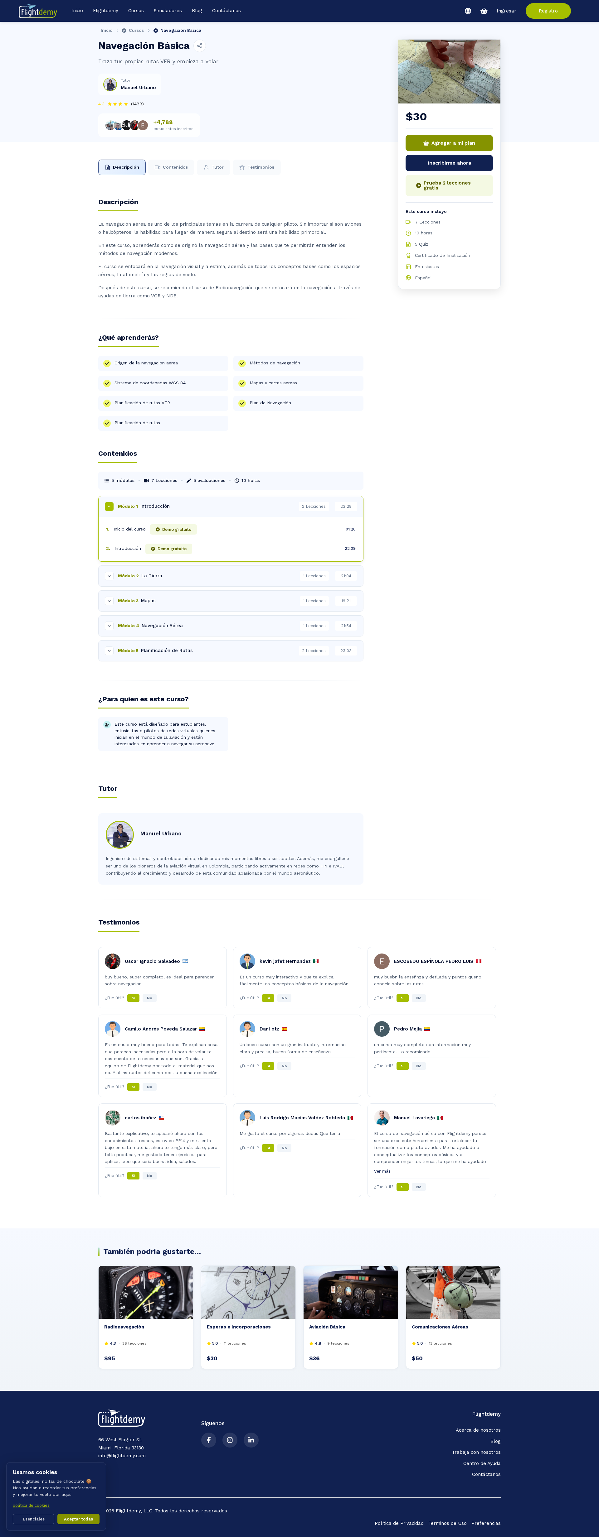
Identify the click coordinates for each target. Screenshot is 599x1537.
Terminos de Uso (447, 1523)
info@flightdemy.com (122, 1455)
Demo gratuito (176, 529)
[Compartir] (199, 46)
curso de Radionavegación (224, 288)
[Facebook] (208, 1440)
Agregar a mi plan (453, 143)
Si (133, 998)
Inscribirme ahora (449, 163)
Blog (197, 10)
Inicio (77, 10)
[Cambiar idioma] (468, 11)
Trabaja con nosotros (476, 1452)
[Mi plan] (484, 11)
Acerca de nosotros (478, 1430)
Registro (548, 11)
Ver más (382, 1171)
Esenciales (34, 1519)
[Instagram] (229, 1440)
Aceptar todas (78, 1519)
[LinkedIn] (251, 1440)
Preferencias (486, 1523)
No (149, 998)
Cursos (136, 30)
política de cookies (31, 1505)
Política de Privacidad (399, 1523)
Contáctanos (226, 10)
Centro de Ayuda (482, 1463)
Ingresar (506, 11)
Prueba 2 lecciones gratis (447, 185)
